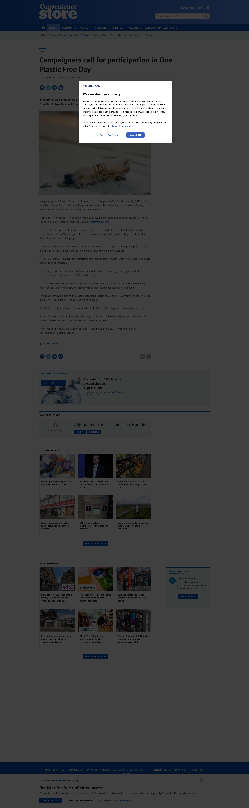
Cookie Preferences (110, 135)
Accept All (135, 135)
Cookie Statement (121, 126)
